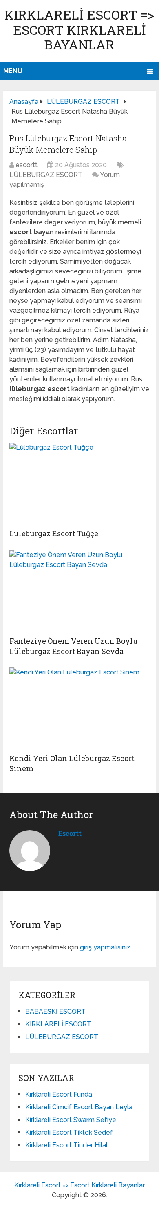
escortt (26, 165)
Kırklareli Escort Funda (58, 1094)
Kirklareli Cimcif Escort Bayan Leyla (78, 1107)
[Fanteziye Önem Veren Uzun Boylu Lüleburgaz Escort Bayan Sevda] (79, 591)
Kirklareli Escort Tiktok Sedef (69, 1132)
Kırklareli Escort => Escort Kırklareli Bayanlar (79, 29)
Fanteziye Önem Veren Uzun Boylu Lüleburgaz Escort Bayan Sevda (73, 646)
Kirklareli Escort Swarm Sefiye (70, 1120)
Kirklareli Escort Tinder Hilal (66, 1145)
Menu (12, 71)
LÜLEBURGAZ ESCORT (45, 175)
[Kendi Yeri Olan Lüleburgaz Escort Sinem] (79, 708)
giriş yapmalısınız (105, 947)
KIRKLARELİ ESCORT (58, 1024)
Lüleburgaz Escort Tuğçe (53, 533)
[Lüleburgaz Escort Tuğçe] (79, 483)
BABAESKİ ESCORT (55, 1011)
